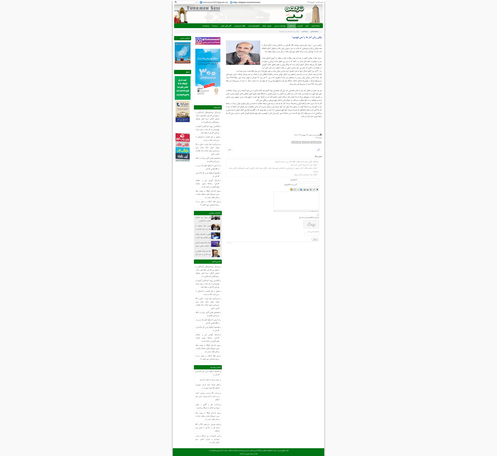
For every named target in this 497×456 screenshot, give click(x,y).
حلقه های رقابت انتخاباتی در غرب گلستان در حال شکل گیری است (203, 254)
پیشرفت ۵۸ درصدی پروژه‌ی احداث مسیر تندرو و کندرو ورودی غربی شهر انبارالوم (207, 396)
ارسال (315, 239)
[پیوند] (301, 189)
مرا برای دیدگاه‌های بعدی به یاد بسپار (309, 217)
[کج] (314, 189)
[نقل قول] (297, 189)
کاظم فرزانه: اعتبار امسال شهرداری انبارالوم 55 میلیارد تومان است (207, 386)
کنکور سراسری (296, 142)
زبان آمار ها (306, 142)
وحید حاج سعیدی (315, 142)
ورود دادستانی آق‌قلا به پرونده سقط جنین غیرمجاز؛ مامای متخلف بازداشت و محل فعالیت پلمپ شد (207, 416)
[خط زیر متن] (310, 189)
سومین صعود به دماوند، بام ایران (210, 380)
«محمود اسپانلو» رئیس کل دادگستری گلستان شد (207, 373)
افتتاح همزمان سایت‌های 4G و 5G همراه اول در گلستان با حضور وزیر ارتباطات (207, 427)
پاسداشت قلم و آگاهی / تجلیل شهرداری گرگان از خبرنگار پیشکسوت (207, 406)
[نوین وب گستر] (183, 147)
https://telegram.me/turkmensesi (246, 3)
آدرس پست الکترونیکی (290, 185)
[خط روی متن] (307, 189)
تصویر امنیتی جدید (312, 232)
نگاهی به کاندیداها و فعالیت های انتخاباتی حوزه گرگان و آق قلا (207, 237)
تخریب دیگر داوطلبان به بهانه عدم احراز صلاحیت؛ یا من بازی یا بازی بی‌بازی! (207, 229)
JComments (229, 242)
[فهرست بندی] (294, 189)
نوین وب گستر (244, 453)
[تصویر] (304, 189)
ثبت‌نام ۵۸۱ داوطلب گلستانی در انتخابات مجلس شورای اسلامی (207, 246)
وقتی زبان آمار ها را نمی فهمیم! (307, 37)
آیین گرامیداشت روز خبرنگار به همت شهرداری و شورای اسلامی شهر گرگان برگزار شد (207, 439)
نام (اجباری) (293, 180)
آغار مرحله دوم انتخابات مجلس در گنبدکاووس (203, 219)
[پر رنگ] (317, 189)
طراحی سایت (253, 453)
